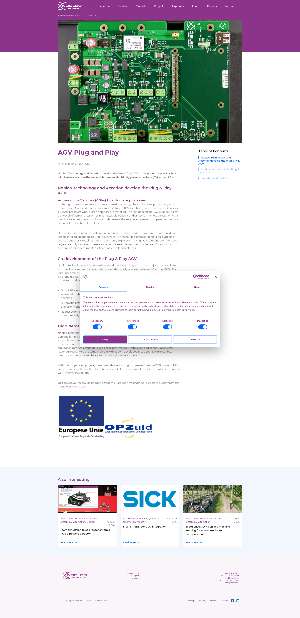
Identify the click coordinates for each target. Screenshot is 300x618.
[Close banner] (216, 277)
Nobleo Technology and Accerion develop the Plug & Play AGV (219, 160)
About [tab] (196, 287)
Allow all (195, 339)
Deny (105, 339)
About (196, 6)
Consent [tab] (103, 287)
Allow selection (150, 339)
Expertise (104, 6)
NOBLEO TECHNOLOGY (96, 600)
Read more (66, 542)
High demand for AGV (214, 178)
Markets (141, 6)
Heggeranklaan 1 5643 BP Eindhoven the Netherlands (230, 575)
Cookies (224, 600)
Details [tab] (150, 287)
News (70, 15)
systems (135, 578)
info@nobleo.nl (232, 583)
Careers (212, 6)
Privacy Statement (207, 600)
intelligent (134, 575)
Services (123, 6)
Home (61, 15)
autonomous (133, 573)
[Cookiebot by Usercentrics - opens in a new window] (195, 277)
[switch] (132, 326)
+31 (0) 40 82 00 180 (229, 580)
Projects (159, 6)
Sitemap (191, 600)
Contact (229, 6)
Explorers (178, 6)
